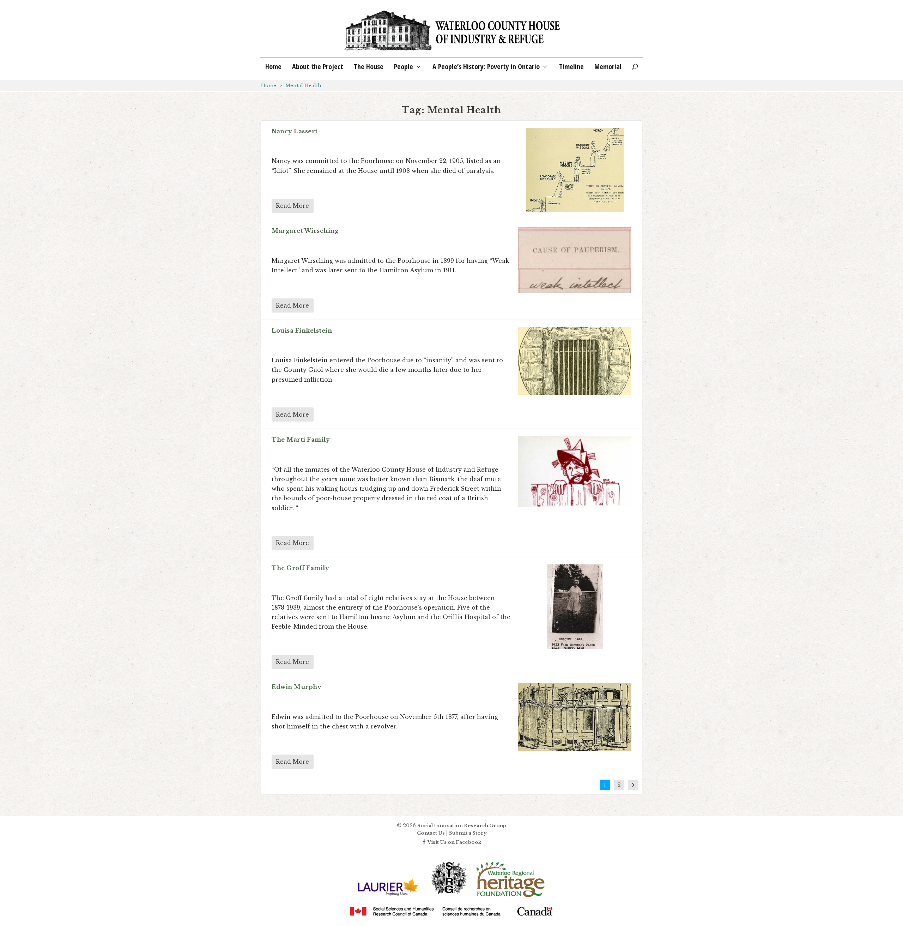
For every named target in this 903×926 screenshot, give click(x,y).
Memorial (608, 67)
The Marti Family (301, 439)
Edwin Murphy (296, 686)
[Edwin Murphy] (574, 717)
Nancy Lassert (295, 131)
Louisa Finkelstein (302, 330)
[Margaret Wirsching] (574, 260)
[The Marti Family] (574, 471)
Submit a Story (467, 833)
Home (273, 67)
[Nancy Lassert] (574, 170)
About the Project (317, 67)
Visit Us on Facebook (453, 842)
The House (368, 67)
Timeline (571, 67)
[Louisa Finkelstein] (574, 361)
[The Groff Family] (574, 606)
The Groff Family (300, 567)
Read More (292, 205)
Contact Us (431, 833)
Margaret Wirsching (305, 230)
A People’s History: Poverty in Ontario (486, 67)
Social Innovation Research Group (461, 826)
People (403, 67)
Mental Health (303, 86)
